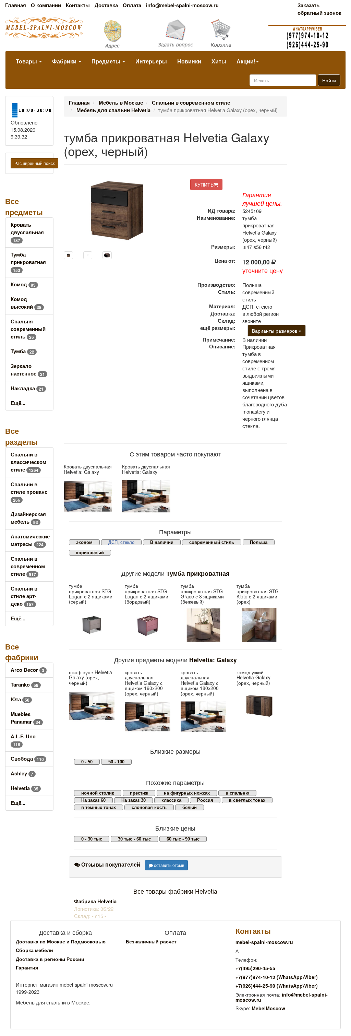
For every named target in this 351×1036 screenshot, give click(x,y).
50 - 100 (116, 761)
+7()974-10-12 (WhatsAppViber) (276, 977)
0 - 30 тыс (91, 839)
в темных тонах (98, 807)
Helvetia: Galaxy (213, 659)
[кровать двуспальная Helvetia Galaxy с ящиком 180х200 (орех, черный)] (203, 717)
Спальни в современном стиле (28, 566)
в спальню (237, 793)
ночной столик (97, 793)
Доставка (106, 5)
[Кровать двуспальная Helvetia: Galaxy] (88, 496)
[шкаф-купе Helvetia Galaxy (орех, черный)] (91, 706)
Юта (20, 699)
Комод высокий (26, 303)
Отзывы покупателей (110, 864)
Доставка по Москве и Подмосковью (61, 941)
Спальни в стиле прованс (29, 492)
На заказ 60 (93, 800)
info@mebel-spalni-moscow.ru (182, 5)
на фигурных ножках (187, 793)
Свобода (27, 758)
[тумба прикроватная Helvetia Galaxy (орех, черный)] (68, 255)
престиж (139, 793)
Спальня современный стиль (28, 329)
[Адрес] (117, 33)
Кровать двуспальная (27, 232)
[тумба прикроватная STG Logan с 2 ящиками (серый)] (91, 625)
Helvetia (24, 788)
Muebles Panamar (25, 718)
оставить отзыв (168, 865)
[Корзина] (234, 33)
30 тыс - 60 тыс (134, 839)
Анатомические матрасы (30, 540)
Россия (205, 800)
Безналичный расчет (151, 941)
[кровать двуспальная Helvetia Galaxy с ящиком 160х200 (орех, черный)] (147, 717)
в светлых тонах (247, 800)
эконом (84, 542)
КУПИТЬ (204, 184)
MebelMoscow (268, 1008)
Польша (258, 542)
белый (189, 807)
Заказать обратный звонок (319, 9)
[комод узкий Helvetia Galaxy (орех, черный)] (259, 706)
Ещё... (18, 403)
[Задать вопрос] (176, 34)
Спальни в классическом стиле (28, 462)
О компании (46, 5)
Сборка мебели (34, 949)
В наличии (161, 542)
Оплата (132, 5)
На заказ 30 (133, 800)
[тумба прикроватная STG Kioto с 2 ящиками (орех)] (259, 625)
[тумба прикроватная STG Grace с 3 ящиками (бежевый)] (203, 625)
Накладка (27, 388)
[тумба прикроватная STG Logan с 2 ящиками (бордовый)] (147, 625)
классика (171, 800)
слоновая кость (149, 807)
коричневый (90, 552)
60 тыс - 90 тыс (183, 839)
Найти (329, 80)
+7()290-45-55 (255, 968)
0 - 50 (87, 761)
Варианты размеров (275, 330)
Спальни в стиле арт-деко (24, 596)
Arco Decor (27, 670)
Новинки (189, 61)
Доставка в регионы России (50, 958)
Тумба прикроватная (28, 262)
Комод (23, 284)
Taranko (24, 684)
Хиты (218, 61)
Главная (15, 5)
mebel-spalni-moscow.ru (264, 942)
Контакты (78, 5)
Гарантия (27, 967)
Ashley (22, 773)
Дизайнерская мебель (28, 518)
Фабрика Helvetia (95, 901)
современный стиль (211, 542)
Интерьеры (151, 61)
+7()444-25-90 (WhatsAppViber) (276, 985)
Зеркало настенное (28, 369)
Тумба (22, 351)
